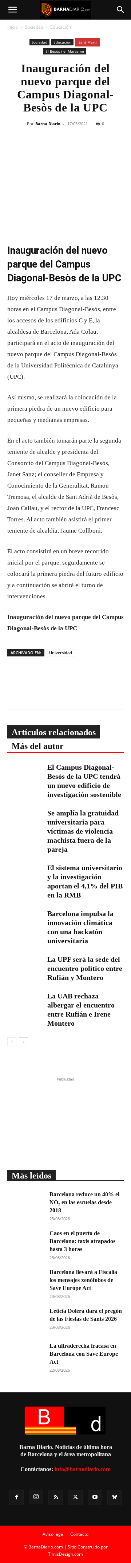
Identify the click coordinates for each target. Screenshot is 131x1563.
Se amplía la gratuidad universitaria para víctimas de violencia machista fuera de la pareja (83, 831)
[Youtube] (95, 1497)
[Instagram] (36, 1497)
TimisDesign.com (65, 1554)
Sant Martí (88, 42)
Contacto (79, 1534)
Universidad (60, 652)
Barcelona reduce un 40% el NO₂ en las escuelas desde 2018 (84, 1202)
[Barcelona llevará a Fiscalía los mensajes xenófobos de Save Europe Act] (25, 1281)
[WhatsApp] (77, 150)
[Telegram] (93, 150)
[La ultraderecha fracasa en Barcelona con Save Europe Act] (25, 1354)
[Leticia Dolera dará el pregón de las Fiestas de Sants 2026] (25, 1319)
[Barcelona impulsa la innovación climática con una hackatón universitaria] (25, 921)
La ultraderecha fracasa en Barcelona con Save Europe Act (83, 1354)
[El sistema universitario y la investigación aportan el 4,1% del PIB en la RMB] (25, 875)
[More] (110, 150)
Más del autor (38, 746)
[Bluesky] (114, 1497)
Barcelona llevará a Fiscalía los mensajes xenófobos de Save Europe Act (83, 1280)
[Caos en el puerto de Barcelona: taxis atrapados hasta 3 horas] (25, 1242)
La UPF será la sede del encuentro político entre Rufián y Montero (84, 968)
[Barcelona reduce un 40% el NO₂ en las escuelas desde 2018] (25, 1203)
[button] (12, 10)
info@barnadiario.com (83, 1469)
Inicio (12, 27)
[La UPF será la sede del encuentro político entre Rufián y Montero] (25, 967)
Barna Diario (47, 123)
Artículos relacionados (54, 732)
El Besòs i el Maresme (64, 51)
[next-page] (23, 1041)
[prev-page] (11, 1041)
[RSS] (55, 1497)
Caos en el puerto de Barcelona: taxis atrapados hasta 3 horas (82, 1241)
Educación (60, 27)
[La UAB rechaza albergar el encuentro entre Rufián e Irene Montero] (25, 1004)
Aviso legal (53, 1534)
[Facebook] (43, 150)
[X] (60, 150)
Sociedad (34, 27)
